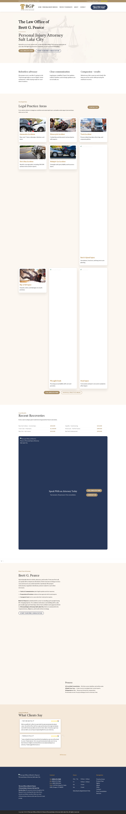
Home (39, 7)
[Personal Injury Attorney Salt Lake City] (27, 7)
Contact (83, 7)
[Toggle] (1, 561)
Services (98, 793)
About (76, 7)
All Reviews (63, 754)
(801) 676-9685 (55, 779)
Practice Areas (100, 779)
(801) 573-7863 (56, 781)
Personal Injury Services (50, 7)
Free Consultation (101, 791)
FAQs (97, 787)
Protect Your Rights (66, 7)
